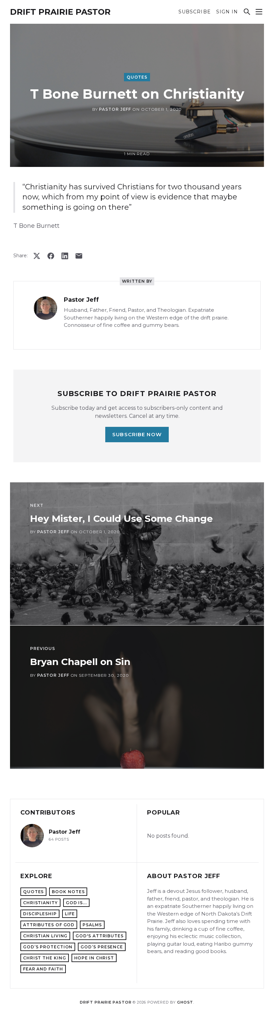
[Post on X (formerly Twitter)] (37, 256)
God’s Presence (102, 946)
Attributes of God (49, 924)
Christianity (40, 902)
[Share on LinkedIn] (65, 256)
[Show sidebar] (259, 12)
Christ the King (44, 957)
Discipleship (40, 913)
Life (70, 913)
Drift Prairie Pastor (60, 12)
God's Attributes (99, 935)
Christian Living (45, 935)
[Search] (247, 12)
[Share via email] (79, 256)
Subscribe (194, 12)
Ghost (185, 1002)
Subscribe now (137, 434)
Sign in (227, 12)
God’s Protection (48, 946)
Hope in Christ (94, 957)
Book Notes (68, 891)
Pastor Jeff (115, 109)
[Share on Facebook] (51, 256)
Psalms (92, 924)
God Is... (76, 902)
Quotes (137, 77)
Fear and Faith (43, 968)
